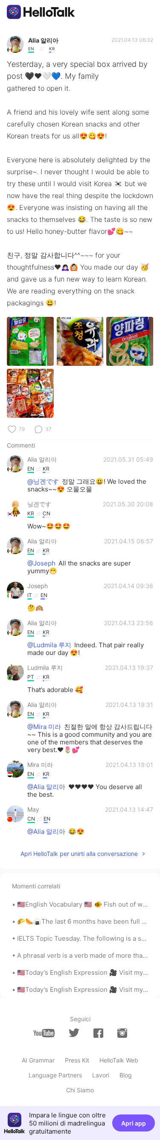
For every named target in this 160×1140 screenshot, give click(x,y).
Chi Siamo (80, 1090)
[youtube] (44, 1033)
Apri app (133, 1123)
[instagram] (122, 1033)
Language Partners (55, 1075)
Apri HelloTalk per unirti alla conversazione (79, 853)
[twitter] (74, 1032)
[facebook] (98, 1033)
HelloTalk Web (118, 1060)
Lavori (100, 1075)
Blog (125, 1075)
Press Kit (77, 1060)
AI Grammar (38, 1060)
